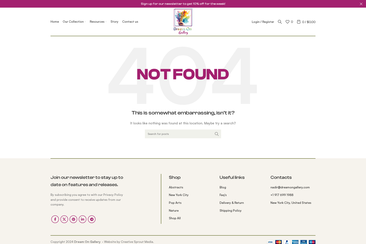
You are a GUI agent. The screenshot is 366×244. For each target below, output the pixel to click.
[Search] (280, 22)
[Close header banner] (361, 4)
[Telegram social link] (92, 219)
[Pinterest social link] (73, 219)
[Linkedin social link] (82, 219)
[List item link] (191, 187)
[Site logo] (183, 21)
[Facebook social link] (55, 219)
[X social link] (64, 219)
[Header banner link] (177, 4)
